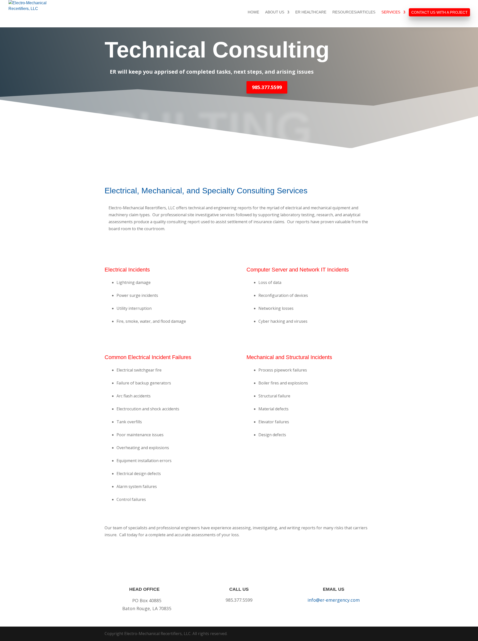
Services (390, 12)
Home (253, 12)
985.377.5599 (267, 87)
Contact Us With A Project (439, 12)
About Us (274, 12)
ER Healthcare (310, 12)
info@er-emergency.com (333, 600)
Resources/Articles (353, 12)
